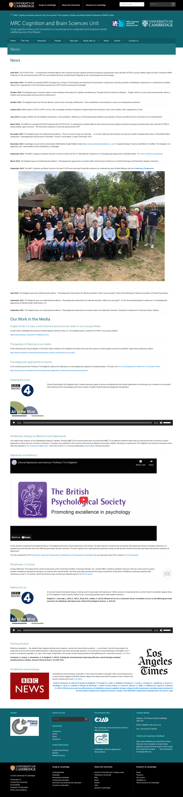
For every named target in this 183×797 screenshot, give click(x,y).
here (157, 749)
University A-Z (15, 780)
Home (11, 14)
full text (65, 446)
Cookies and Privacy (60, 750)
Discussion (140, 778)
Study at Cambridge (47, 5)
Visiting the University (102, 775)
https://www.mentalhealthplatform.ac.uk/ (98, 144)
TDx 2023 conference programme (150, 154)
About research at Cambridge (147, 783)
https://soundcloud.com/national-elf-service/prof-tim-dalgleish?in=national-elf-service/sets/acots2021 (49, 371)
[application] (91, 423)
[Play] (14, 422)
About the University (71, 5)
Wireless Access (58, 755)
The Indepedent (33, 446)
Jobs (96, 785)
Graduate (56, 775)
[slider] (167, 422)
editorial (87, 446)
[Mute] (161, 422)
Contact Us (56, 731)
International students (60, 778)
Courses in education (60, 785)
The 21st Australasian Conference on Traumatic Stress (139, 367)
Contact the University (18, 782)
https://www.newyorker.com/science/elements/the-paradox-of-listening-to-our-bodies (42, 353)
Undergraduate (58, 772)
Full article (88, 574)
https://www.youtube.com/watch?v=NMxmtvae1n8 (29, 335)
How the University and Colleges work (109, 772)
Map (96, 778)
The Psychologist (131, 555)
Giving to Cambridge (102, 788)
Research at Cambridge (96, 5)
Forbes (45, 446)
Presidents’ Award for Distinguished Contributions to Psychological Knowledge (62, 555)
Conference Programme (144, 168)
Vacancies (56, 739)
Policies (55, 753)
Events (97, 783)
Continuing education (60, 780)
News (54, 737)
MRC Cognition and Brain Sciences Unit (29, 15)
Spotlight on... (141, 780)
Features (139, 775)
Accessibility (15, 785)
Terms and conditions (18, 790)
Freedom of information (19, 787)
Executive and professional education (66, 783)
